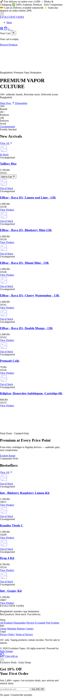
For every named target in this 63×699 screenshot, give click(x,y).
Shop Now (6, 103)
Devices (30, 622)
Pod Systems (52, 622)
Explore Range (7, 455)
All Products (6, 622)
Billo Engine (6, 651)
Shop (9, 22)
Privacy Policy (7, 634)
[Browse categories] (2, 29)
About (3, 628)
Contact (29, 628)
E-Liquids (40, 622)
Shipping (11, 628)
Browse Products (8, 44)
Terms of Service (24, 634)
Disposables (21, 103)
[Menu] (11, 30)
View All (5, 143)
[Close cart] (13, 33)
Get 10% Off (38, 689)
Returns (21, 628)
